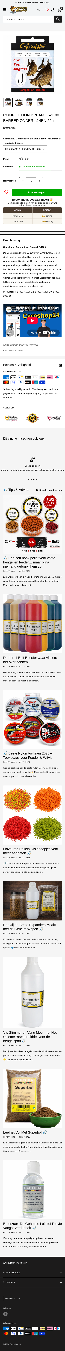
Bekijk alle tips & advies (49, 490)
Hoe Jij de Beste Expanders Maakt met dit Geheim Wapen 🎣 (29, 927)
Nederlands (10, 1298)
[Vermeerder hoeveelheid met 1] (39, 180)
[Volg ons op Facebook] (5, 1314)
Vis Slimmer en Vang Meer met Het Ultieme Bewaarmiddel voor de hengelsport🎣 (30, 1037)
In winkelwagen (36, 192)
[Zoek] (58, 19)
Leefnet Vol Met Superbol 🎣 (25, 1132)
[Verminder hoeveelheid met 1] (22, 180)
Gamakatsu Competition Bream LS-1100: (32, 140)
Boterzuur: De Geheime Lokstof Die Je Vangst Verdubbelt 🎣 (32, 1226)
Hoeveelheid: (10, 180)
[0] (59, 10)
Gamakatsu (9, 128)
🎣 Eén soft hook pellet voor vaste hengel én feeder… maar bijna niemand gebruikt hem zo (29, 562)
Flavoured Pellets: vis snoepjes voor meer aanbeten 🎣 (30, 851)
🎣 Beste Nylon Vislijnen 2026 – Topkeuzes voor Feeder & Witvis (27, 755)
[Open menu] (4, 9)
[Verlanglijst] (47, 10)
